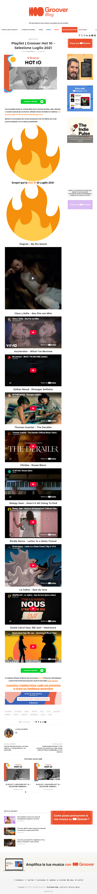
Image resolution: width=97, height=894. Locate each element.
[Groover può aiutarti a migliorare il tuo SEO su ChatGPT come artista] (9, 843)
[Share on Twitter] (41, 722)
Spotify (43, 714)
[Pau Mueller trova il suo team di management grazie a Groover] (9, 820)
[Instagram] (84, 35)
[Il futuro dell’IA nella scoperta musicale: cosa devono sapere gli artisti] (9, 831)
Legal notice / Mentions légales (70, 887)
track (50, 714)
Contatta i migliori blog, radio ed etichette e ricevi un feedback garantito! (33, 687)
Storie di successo (28, 29)
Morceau (7, 714)
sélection (24, 714)
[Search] (96, 30)
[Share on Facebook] (38, 722)
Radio (41, 29)
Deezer (26, 711)
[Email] (92, 35)
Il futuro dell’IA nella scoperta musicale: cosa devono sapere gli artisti (31, 829)
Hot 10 (42, 711)
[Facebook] (79, 35)
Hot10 (48, 711)
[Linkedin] (87, 35)
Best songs (8, 711)
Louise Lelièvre (30, 51)
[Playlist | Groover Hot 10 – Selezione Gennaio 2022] (48, 772)
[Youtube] (89, 35)
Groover (34, 711)
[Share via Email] (45, 722)
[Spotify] (95, 35)
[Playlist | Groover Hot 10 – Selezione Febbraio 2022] (18, 772)
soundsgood (34, 714)
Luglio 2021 (57, 711)
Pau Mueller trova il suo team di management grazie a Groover (28, 818)
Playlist (16, 714)
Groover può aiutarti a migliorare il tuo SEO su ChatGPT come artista (31, 841)
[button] (6, 777)
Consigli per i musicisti (9, 29)
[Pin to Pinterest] (43, 722)
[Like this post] (36, 722)
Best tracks (18, 711)
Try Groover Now (52, 887)
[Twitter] (82, 35)
